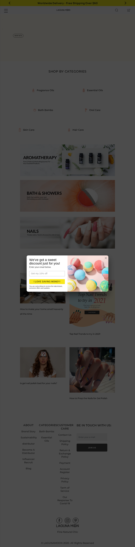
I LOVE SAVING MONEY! (47, 281)
